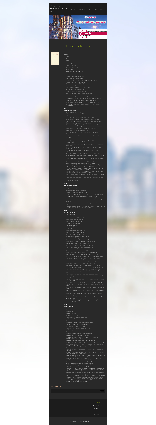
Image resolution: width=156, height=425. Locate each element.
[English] (76, 418)
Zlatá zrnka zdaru (58, 386)
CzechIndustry (71, 42)
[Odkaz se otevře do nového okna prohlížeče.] (55, 58)
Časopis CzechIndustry (78, 422)
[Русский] (79, 418)
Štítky (52, 386)
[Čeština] (75, 418)
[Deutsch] (78, 418)
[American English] (81, 418)
